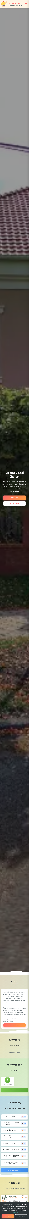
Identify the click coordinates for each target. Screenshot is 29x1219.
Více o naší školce (15, 1025)
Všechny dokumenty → (14, 1170)
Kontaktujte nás (14, 503)
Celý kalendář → (14, 1090)
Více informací (14, 1212)
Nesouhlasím (21, 1216)
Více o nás (14, 498)
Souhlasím (8, 1216)
